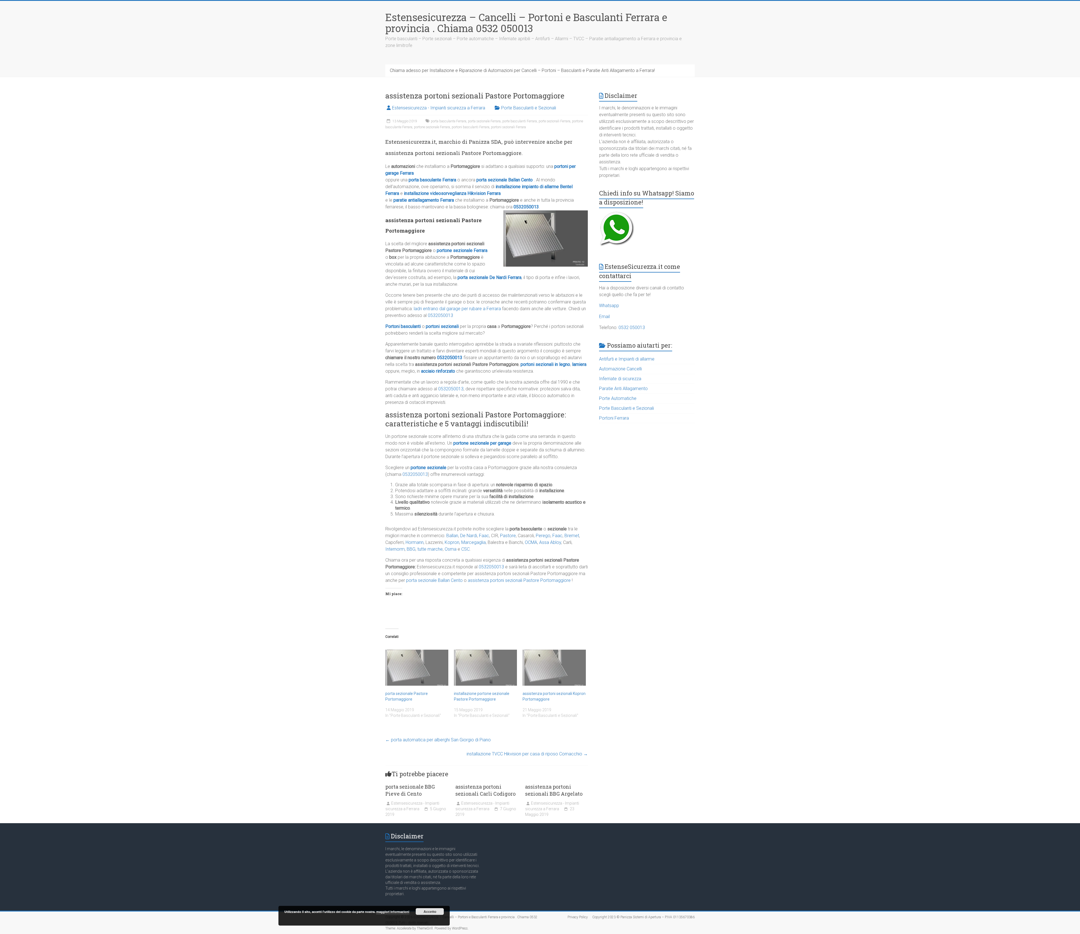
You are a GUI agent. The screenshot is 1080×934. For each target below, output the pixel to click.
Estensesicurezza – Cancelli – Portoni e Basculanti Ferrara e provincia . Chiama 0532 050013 (526, 22)
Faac (484, 535)
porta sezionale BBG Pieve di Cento (410, 790)
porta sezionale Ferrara (484, 121)
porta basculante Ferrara (448, 121)
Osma (450, 549)
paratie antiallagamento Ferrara (423, 200)
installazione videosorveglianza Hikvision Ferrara (452, 193)
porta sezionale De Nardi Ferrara (489, 277)
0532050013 (526, 207)
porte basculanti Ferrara (519, 121)
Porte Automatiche (617, 398)
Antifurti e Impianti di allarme (626, 359)
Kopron (452, 542)
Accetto (430, 911)
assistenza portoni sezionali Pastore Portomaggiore (519, 580)
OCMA (531, 542)
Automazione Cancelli (620, 369)
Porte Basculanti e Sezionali (528, 108)
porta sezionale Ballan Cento (504, 180)
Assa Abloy (550, 542)
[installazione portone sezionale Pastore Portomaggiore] (485, 668)
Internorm (395, 549)
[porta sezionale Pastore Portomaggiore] (416, 668)
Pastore (508, 535)
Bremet (571, 535)
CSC (465, 549)
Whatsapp (609, 305)
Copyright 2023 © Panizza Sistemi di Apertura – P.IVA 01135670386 (643, 917)
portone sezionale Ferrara (432, 127)
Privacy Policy (578, 917)
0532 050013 (631, 327)
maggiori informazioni (392, 912)
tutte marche (430, 549)
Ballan (452, 535)
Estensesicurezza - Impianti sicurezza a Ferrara (438, 108)
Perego (543, 535)
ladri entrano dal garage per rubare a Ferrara (457, 308)
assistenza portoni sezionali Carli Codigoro (485, 790)
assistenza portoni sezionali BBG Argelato (553, 790)
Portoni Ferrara (614, 418)
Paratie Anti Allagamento (623, 388)
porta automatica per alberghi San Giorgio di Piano (438, 739)
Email (604, 316)
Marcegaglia (473, 542)
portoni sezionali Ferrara (508, 127)
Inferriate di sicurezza (620, 378)
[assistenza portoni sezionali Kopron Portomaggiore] (554, 668)
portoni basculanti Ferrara (470, 127)
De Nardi (468, 535)
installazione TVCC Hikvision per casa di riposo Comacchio (527, 754)
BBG (411, 549)
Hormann (415, 542)
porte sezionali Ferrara (554, 121)
